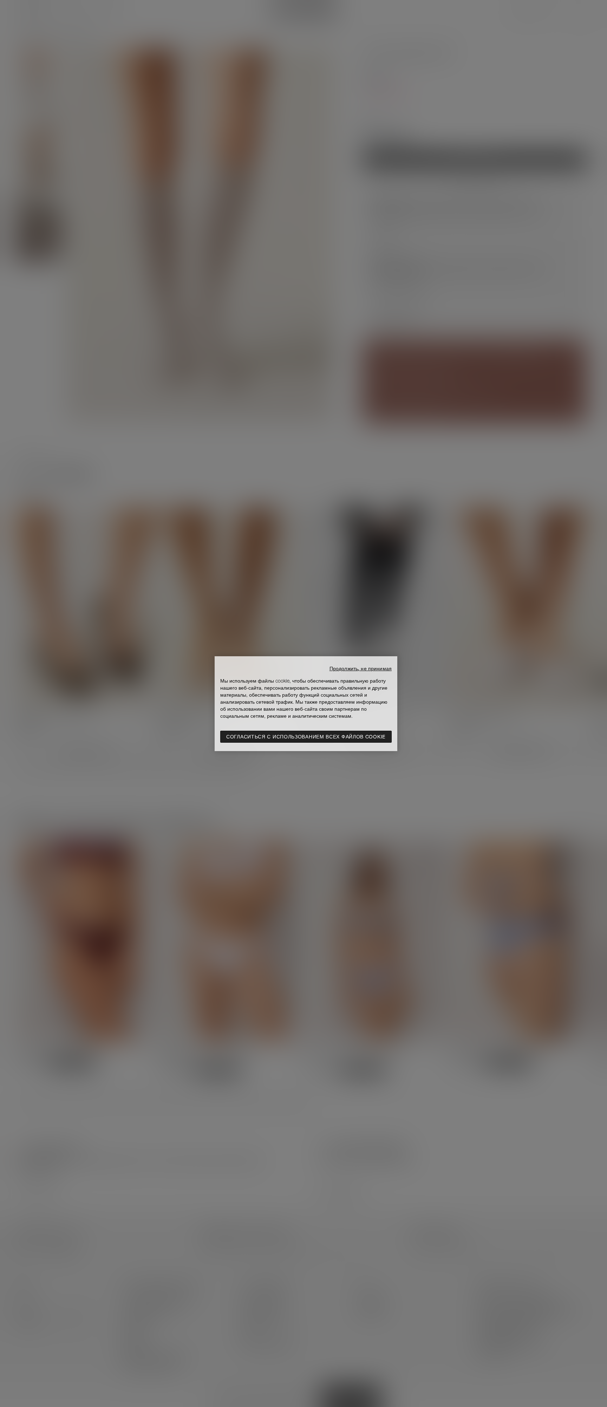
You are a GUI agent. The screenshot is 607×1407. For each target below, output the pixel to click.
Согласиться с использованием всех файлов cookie (306, 737)
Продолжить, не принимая (360, 668)
